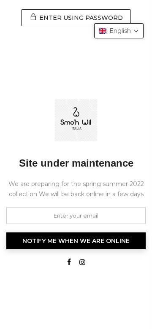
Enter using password (80, 18)
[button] (119, 31)
